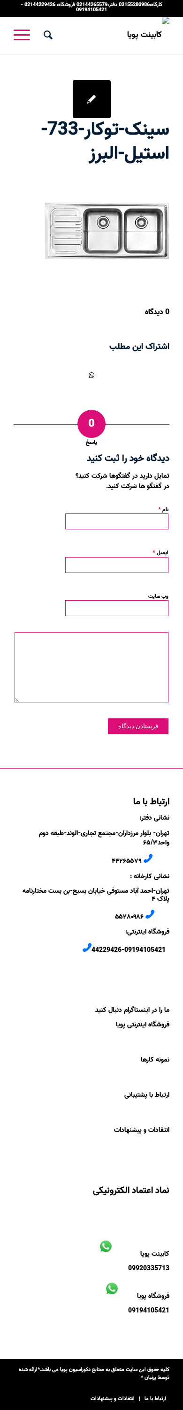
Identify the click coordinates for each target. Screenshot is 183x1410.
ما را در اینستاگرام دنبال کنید (132, 1010)
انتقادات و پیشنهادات (141, 1130)
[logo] (107, 35)
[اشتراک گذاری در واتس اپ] (91, 376)
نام (163, 509)
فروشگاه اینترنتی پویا (142, 1024)
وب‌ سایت (158, 596)
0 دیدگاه (157, 312)
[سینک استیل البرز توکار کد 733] (92, 99)
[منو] (25, 35)
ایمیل (160, 552)
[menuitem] (46, 35)
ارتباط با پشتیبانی (146, 1095)
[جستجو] (46, 35)
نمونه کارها (155, 1060)
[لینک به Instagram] (21, 1389)
